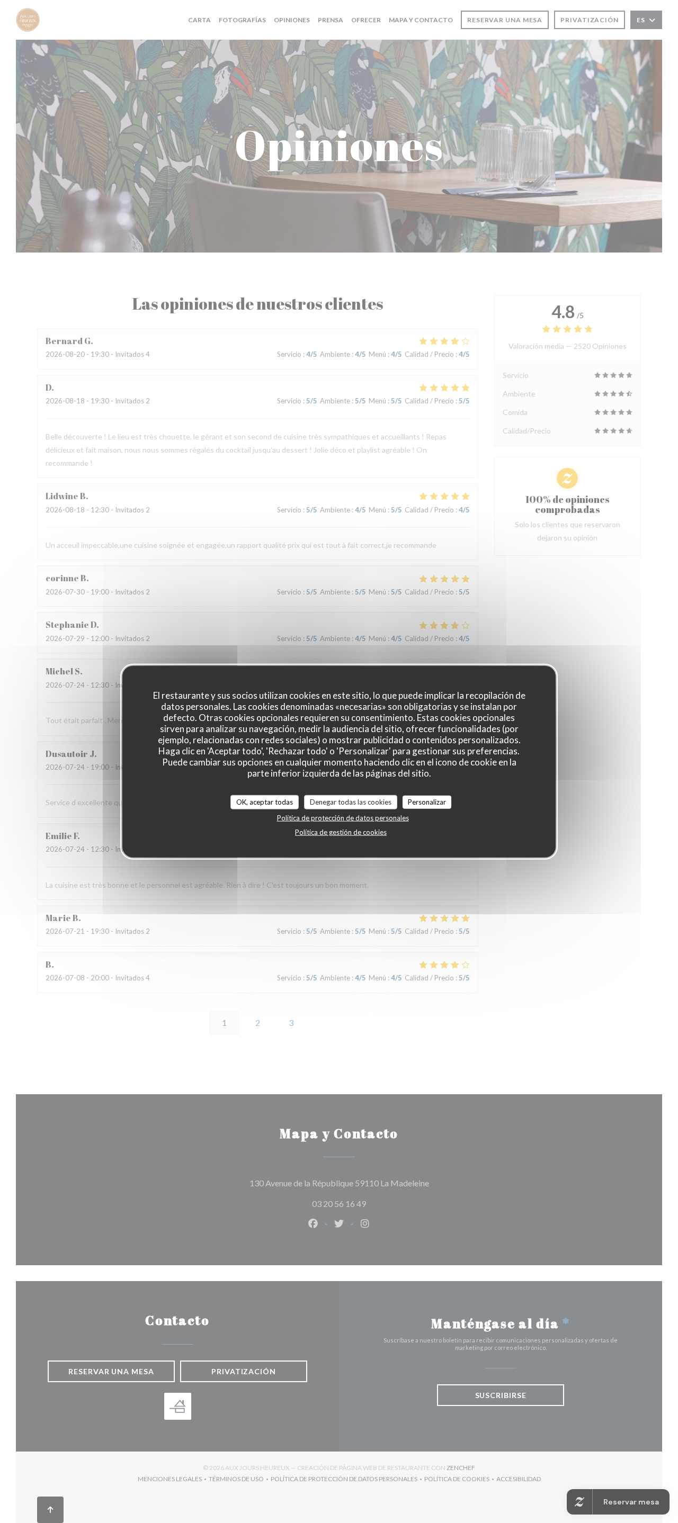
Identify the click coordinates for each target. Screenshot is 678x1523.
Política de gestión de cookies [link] (341, 832)
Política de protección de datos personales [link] (343, 818)
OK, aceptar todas (264, 801)
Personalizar (427, 801)
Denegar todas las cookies (350, 801)
